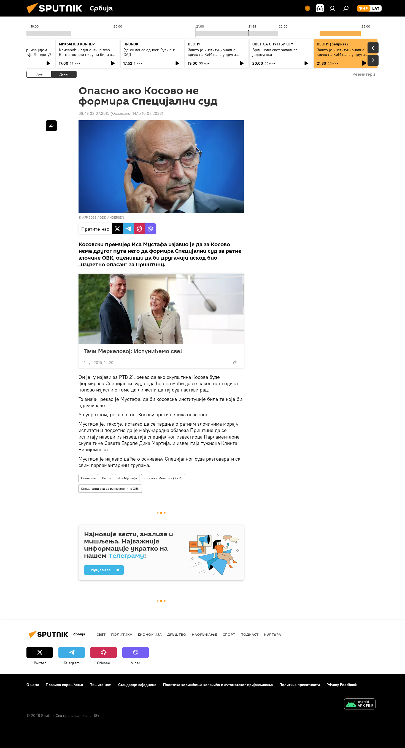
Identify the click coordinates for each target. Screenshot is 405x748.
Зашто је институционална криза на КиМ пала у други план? (212, 54)
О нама (32, 684)
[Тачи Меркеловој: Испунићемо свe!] (161, 309)
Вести (106, 478)
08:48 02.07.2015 (94, 113)
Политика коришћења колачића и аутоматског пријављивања (218, 684)
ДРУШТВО (176, 634)
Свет (101, 634)
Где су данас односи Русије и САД (149, 52)
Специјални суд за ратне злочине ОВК (110, 488)
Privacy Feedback (341, 684)
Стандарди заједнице (137, 684)
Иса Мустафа (127, 478)
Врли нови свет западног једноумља (274, 52)
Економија (150, 634)
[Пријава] (332, 8)
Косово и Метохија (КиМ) (163, 478)
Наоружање (204, 634)
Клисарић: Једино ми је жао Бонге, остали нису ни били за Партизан (86, 54)
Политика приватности (299, 684)
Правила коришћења (64, 684)
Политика (88, 478)
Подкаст (249, 634)
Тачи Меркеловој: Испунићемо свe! (133, 351)
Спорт (229, 634)
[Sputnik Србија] (56, 15)
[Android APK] (360, 704)
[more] (235, 362)
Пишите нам (101, 684)
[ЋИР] (363, 8)
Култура (272, 634)
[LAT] (376, 8)
